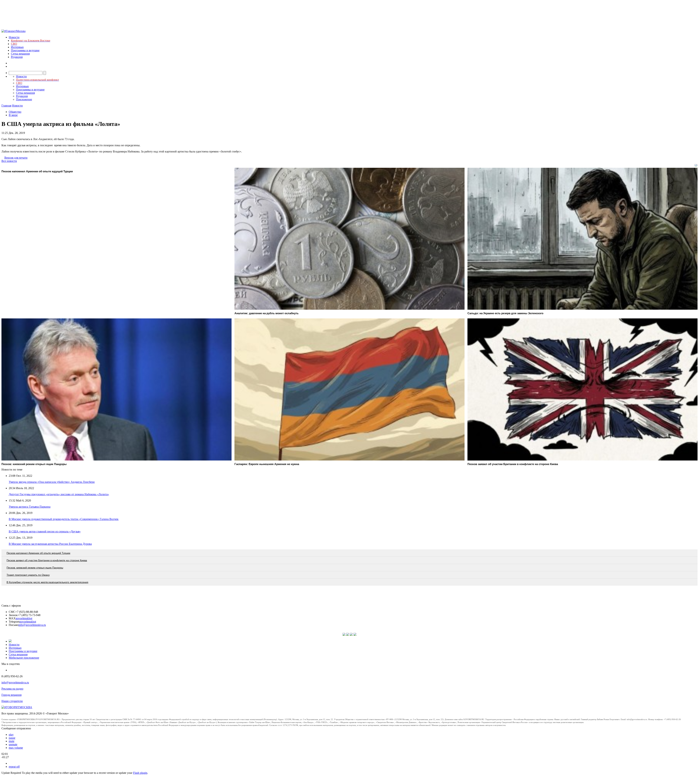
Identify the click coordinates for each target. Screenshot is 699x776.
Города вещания (11, 694)
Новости (14, 37)
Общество (15, 111)
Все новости (9, 160)
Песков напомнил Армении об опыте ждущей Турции (38, 553)
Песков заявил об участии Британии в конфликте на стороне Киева (47, 560)
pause (12, 737)
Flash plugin (140, 772)
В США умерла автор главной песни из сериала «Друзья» (45, 531)
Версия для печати (15, 157)
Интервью (17, 47)
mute (11, 741)
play (11, 734)
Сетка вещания (20, 53)
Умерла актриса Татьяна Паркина (29, 506)
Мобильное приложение (24, 657)
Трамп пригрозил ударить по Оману (28, 574)
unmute (13, 744)
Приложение (24, 99)
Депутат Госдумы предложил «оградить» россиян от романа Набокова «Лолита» (59, 494)
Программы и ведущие (25, 50)
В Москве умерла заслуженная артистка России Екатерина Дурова (50, 543)
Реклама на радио (12, 688)
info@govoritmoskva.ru (32, 624)
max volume (16, 747)
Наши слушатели (12, 701)
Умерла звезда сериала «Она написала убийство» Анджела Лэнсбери (52, 481)
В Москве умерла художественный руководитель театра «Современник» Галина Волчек (64, 519)
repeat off (14, 766)
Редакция (17, 56)
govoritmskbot (24, 618)
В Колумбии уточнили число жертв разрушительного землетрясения (47, 582)
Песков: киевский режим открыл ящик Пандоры (35, 567)
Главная (6, 105)
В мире (13, 115)
